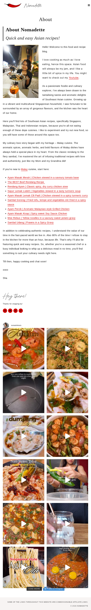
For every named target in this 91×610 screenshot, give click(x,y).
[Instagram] (5, 311)
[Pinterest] (15, 311)
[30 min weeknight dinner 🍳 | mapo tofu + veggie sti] (23, 523)
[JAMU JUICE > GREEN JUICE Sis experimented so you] (67, 523)
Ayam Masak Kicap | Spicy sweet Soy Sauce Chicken (37, 213)
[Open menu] (89, 5)
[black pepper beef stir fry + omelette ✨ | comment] (23, 392)
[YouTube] (10, 311)
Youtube (74, 77)
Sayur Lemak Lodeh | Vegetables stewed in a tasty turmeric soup (44, 191)
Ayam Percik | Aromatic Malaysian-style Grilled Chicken (38, 209)
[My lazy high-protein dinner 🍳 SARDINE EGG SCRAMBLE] (67, 567)
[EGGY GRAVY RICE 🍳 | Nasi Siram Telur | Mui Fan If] (23, 480)
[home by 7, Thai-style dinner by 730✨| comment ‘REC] (67, 436)
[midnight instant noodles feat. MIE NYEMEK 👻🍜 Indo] (67, 348)
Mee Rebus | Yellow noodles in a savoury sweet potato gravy (41, 218)
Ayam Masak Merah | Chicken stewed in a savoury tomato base (43, 177)
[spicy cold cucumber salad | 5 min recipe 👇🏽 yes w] (67, 480)
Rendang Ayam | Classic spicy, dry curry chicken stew (38, 186)
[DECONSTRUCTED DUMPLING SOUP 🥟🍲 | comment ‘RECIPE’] (67, 392)
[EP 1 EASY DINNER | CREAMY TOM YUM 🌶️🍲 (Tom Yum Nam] (23, 348)
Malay (24, 169)
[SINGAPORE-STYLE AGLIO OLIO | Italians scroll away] (23, 567)
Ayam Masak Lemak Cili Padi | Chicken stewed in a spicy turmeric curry (48, 195)
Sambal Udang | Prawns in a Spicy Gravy (31, 222)
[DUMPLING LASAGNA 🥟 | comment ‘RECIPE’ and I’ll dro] (23, 436)
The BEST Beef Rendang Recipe (26, 182)
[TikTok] (21, 311)
